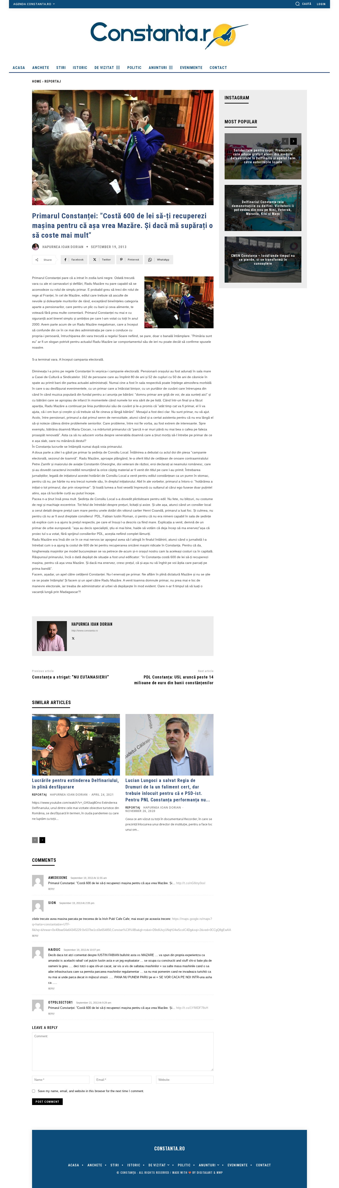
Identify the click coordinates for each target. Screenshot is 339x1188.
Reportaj (53, 81)
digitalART (205, 1172)
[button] (303, 3)
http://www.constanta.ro (84, 630)
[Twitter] (73, 638)
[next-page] (42, 840)
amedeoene (57, 878)
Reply (51, 889)
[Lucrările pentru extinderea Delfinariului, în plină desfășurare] (76, 745)
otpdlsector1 (60, 1002)
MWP (220, 1172)
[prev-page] (35, 840)
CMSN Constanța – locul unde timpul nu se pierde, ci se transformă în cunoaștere (263, 259)
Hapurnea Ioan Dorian (62, 247)
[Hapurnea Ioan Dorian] (36, 246)
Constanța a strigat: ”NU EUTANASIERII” (70, 677)
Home (36, 81)
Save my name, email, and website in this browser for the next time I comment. (91, 1091)
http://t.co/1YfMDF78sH (192, 1008)
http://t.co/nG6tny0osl (190, 883)
